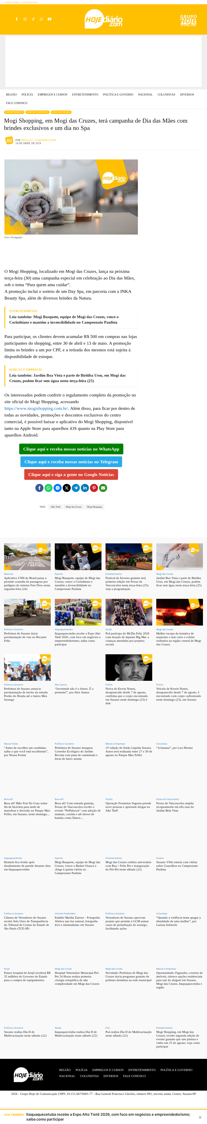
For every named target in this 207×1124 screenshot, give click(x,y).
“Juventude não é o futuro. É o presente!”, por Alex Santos (74, 690)
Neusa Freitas (11, 744)
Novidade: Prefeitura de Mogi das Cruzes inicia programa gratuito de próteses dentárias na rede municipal (128, 976)
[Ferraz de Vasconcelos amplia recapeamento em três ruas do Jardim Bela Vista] (179, 782)
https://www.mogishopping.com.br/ (36, 408)
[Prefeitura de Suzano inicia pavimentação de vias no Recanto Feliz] (27, 612)
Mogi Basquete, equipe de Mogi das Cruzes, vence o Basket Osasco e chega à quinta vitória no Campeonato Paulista (77, 868)
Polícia (109, 684)
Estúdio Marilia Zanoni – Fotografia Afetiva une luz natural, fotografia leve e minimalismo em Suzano (77, 921)
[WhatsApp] (41, 19)
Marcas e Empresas (38, 112)
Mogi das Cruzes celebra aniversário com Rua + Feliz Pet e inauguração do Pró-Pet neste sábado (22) (128, 866)
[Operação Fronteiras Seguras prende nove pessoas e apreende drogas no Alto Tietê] (129, 782)
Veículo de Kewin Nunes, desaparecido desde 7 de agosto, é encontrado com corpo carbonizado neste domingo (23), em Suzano (178, 694)
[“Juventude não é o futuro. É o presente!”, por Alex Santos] (78, 667)
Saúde (58, 1028)
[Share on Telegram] (76, 488)
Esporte (59, 574)
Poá (108, 1028)
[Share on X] (67, 488)
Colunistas (161, 744)
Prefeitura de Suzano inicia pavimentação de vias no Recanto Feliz (25, 637)
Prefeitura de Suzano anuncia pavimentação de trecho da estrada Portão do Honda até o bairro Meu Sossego (26, 694)
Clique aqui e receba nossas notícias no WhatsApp (71, 449)
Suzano (160, 858)
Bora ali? (8, 799)
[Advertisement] (103, 61)
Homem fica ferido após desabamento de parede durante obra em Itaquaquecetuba (27, 866)
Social (109, 629)
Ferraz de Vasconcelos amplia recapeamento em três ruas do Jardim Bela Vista (175, 807)
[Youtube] (49, 19)
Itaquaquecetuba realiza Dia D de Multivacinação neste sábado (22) (76, 1033)
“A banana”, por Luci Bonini (174, 747)
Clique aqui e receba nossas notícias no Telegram (71, 461)
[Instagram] (25, 19)
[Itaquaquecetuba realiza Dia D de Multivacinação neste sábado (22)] (78, 1010)
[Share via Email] (103, 488)
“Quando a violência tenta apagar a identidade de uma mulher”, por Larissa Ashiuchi (178, 921)
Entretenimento (14, 112)
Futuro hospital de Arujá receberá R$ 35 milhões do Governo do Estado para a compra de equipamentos (27, 976)
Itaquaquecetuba (64, 629)
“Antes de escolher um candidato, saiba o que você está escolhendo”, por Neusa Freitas (26, 751)
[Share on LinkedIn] (85, 488)
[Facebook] (17, 19)
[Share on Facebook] (39, 488)
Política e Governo (13, 629)
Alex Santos (61, 684)
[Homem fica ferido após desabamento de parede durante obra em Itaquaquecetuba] (27, 841)
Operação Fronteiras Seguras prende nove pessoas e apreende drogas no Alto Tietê (128, 807)
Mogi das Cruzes (61, 112)
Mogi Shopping (94, 507)
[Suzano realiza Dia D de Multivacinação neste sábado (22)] (27, 1010)
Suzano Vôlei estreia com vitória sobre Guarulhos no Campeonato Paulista (177, 866)
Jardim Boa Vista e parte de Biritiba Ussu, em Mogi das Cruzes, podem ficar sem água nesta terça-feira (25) (179, 581)
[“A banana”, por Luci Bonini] (179, 726)
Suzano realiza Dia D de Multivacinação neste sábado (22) (25, 1033)
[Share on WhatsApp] (48, 488)
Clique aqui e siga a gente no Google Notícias (71, 474)
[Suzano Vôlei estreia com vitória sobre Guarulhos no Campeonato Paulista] (179, 841)
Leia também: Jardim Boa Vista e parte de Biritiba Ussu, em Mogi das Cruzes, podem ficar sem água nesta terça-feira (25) (67, 378)
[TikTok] (33, 19)
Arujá (7, 969)
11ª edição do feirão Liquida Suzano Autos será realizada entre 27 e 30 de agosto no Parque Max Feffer (129, 751)
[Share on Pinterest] (94, 488)
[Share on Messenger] (58, 488)
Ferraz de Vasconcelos (167, 799)
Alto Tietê (55, 507)
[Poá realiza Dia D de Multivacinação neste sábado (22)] (129, 1010)
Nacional (8, 574)
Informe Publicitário (65, 913)
